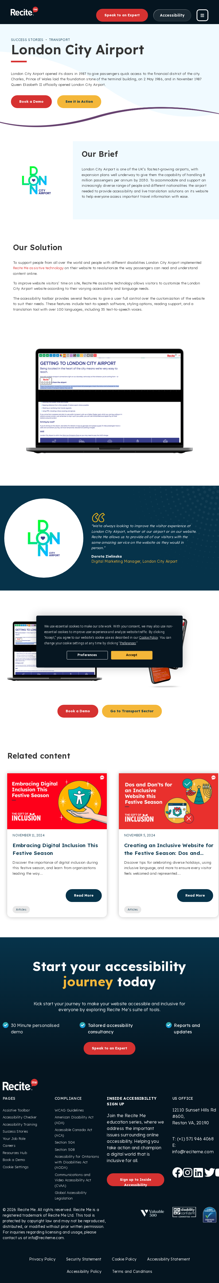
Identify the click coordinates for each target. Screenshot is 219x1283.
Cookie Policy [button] (148, 637)
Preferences (87, 655)
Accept (131, 655)
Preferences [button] (128, 643)
